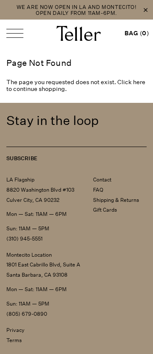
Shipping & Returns (116, 200)
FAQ (98, 189)
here (139, 82)
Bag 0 (137, 33)
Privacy (15, 330)
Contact (102, 179)
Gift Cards (105, 209)
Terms (14, 340)
